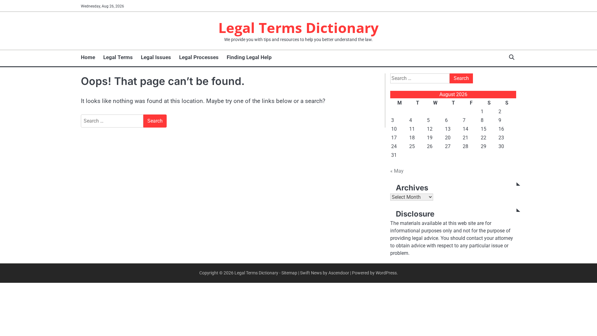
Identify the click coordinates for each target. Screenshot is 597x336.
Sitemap (289, 272)
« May (397, 171)
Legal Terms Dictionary (298, 27)
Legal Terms (118, 57)
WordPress (386, 272)
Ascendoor (338, 272)
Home (88, 57)
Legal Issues (156, 57)
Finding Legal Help (249, 57)
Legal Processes (199, 57)
